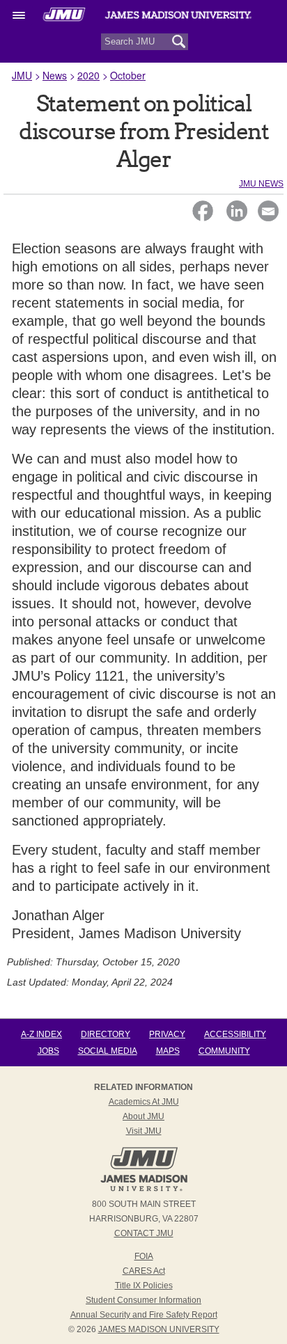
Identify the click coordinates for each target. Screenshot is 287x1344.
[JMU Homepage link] (143, 1189)
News (54, 75)
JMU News (261, 184)
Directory (105, 1034)
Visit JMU (144, 1131)
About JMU (143, 1116)
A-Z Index (41, 1034)
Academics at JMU (144, 1102)
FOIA (143, 1256)
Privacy (167, 1034)
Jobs (48, 1051)
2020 (88, 75)
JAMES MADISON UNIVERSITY (158, 1329)
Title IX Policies (144, 1285)
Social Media (107, 1051)
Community (224, 1051)
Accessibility (235, 1034)
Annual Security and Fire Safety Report (143, 1315)
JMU (22, 75)
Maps (168, 1051)
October (128, 75)
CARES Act (144, 1271)
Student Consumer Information (143, 1300)
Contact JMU (143, 1233)
